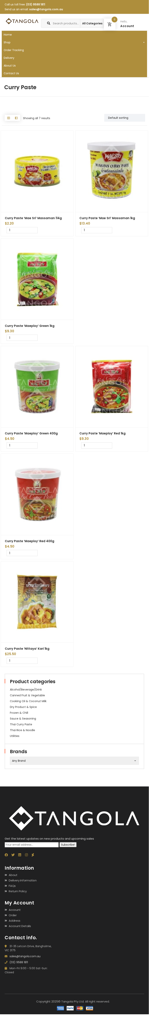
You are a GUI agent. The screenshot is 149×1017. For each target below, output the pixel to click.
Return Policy (18, 891)
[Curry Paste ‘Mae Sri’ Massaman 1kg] (111, 171)
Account (15, 910)
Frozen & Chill (19, 713)
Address (14, 921)
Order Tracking (14, 50)
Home (8, 35)
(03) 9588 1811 (35, 4)
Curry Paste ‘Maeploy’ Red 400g (29, 541)
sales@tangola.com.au (46, 9)
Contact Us (11, 73)
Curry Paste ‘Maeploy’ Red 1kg (102, 433)
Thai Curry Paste (21, 724)
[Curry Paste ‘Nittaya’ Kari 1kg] (37, 602)
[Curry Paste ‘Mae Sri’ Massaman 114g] (37, 171)
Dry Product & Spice (23, 707)
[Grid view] (8, 118)
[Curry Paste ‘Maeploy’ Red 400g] (37, 494)
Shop (7, 42)
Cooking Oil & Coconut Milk (28, 701)
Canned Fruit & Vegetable (27, 695)
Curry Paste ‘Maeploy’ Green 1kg (29, 326)
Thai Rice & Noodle (22, 730)
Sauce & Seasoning (23, 718)
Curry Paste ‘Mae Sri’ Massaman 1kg (107, 218)
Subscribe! (68, 845)
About (13, 875)
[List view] (16, 118)
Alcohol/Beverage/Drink (26, 689)
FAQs (12, 886)
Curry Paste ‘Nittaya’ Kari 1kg (27, 649)
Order (13, 915)
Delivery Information (23, 880)
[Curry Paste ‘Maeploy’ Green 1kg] (37, 279)
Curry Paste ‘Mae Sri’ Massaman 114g (33, 218)
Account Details (20, 926)
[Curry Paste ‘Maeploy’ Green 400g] (37, 386)
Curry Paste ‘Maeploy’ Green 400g (31, 433)
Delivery (9, 58)
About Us (10, 66)
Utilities (14, 736)
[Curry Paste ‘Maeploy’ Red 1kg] (111, 386)
